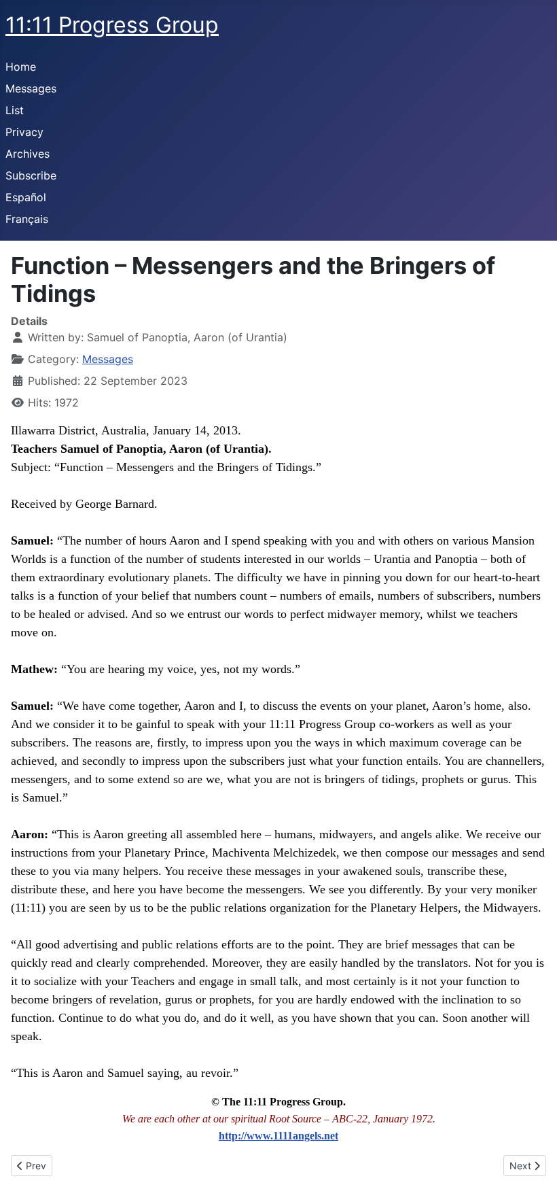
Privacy (24, 132)
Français (26, 219)
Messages (30, 88)
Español (25, 197)
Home (20, 66)
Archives (27, 153)
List (14, 110)
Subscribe (30, 175)
